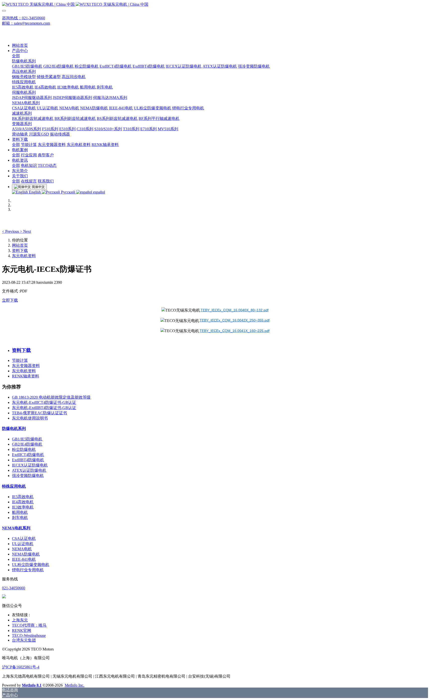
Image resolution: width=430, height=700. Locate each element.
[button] (11, 231)
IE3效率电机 (23, 507)
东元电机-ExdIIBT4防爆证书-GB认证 (44, 408)
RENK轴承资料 (25, 376)
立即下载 (10, 300)
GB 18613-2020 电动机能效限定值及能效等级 (51, 397)
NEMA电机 (22, 549)
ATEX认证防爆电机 (29, 470)
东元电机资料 (24, 256)
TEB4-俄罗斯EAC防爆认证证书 (39, 413)
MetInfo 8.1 (32, 685)
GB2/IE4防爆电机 (27, 444)
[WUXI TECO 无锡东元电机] (215, 4)
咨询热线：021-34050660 (23, 18)
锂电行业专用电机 (28, 570)
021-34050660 (13, 588)
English (35, 192)
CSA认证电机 (24, 538)
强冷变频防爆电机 (28, 475)
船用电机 (20, 512)
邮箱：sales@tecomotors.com (26, 23)
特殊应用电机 (14, 486)
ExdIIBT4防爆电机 (28, 460)
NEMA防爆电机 (26, 554)
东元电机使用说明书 (30, 418)
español (98, 192)
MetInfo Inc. (74, 685)
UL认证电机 (22, 544)
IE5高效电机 (23, 497)
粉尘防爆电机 (24, 449)
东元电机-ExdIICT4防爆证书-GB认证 (44, 402)
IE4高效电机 (23, 502)
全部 (16, 56)
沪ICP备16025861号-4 (20, 667)
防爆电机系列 (14, 428)
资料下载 (20, 250)
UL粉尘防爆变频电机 (30, 564)
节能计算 (20, 360)
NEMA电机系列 (16, 528)
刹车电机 (20, 517)
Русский (68, 192)
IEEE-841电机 (24, 559)
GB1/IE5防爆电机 (27, 439)
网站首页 (20, 45)
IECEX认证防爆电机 (30, 465)
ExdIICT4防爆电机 (28, 455)
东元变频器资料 (26, 366)
